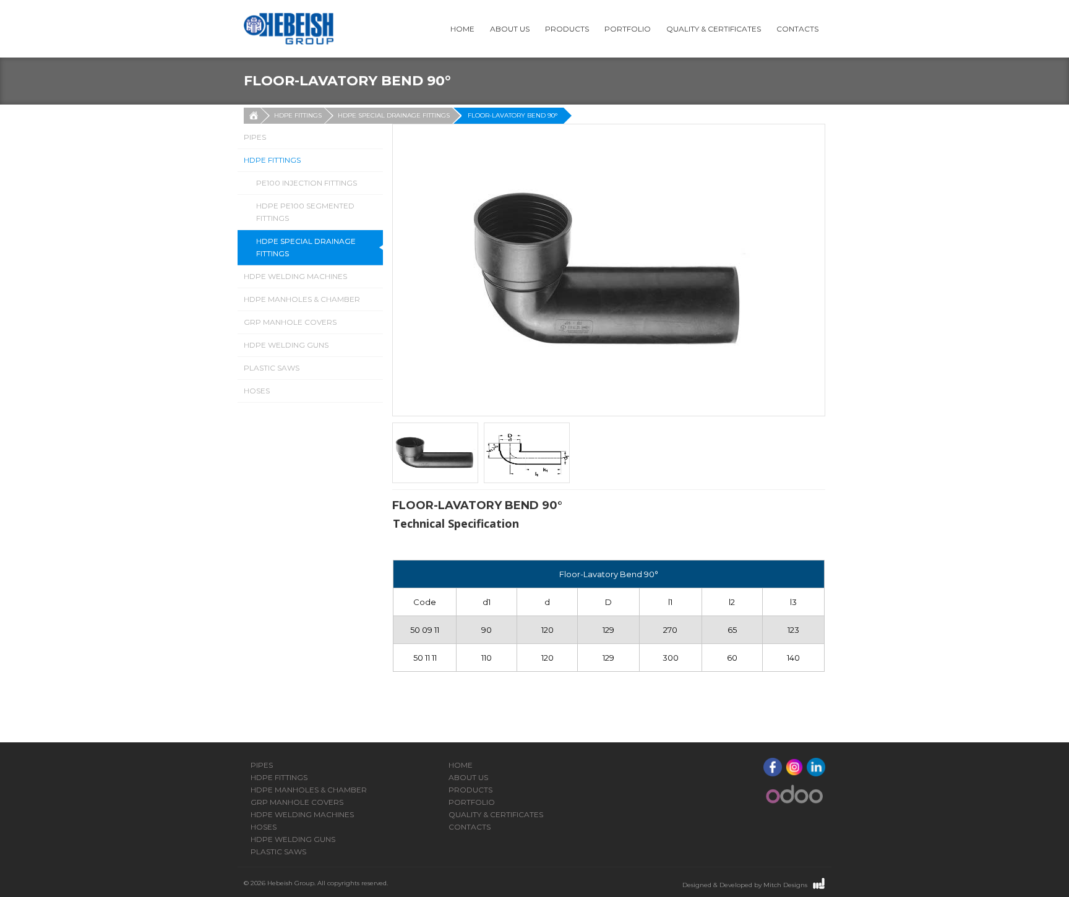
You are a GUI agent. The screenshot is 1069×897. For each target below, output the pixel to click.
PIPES (255, 137)
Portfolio (627, 28)
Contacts (797, 28)
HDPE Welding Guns (286, 345)
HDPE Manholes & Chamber (302, 299)
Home (462, 28)
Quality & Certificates (713, 28)
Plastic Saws (271, 367)
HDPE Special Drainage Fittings (394, 115)
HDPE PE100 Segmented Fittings (305, 212)
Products (567, 28)
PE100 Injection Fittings (306, 182)
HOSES (257, 390)
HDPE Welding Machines (295, 276)
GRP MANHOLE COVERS (290, 322)
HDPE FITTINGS (298, 115)
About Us (510, 28)
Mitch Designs (785, 885)
